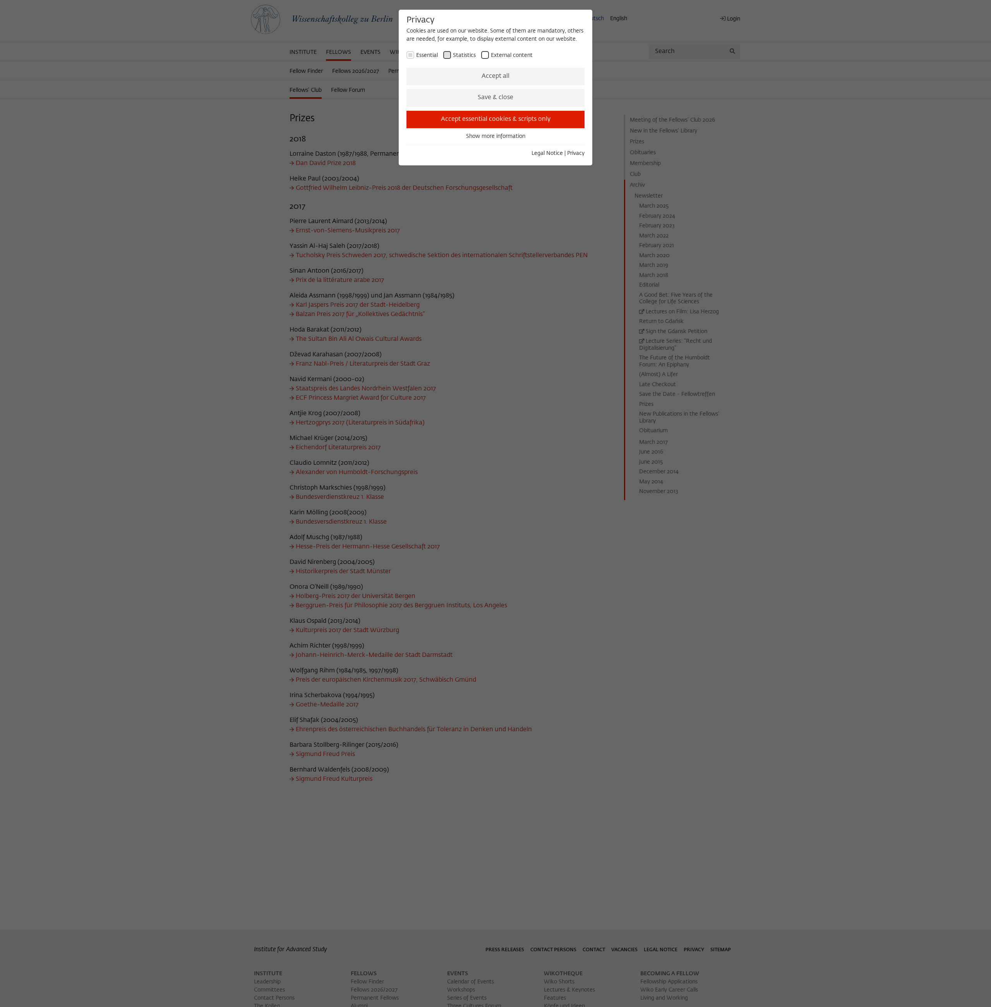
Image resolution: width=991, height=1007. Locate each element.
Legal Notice (547, 153)
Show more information (495, 136)
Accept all (495, 76)
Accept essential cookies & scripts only (495, 119)
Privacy (576, 153)
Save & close (495, 98)
